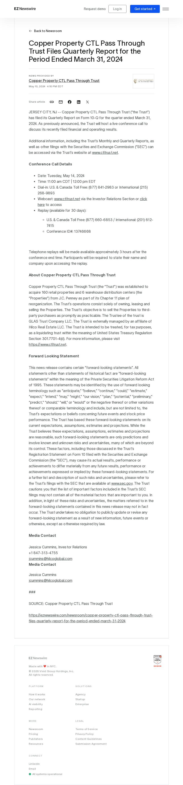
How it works (37, 694)
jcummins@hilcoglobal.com (50, 559)
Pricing (33, 733)
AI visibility (36, 704)
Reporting (35, 709)
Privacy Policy (84, 733)
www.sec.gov (122, 483)
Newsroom (36, 729)
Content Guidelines (88, 738)
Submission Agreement (91, 743)
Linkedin (34, 763)
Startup (80, 699)
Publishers (36, 738)
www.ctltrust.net (105, 152)
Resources (36, 743)
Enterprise (82, 704)
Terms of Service (86, 729)
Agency (80, 694)
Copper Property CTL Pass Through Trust (64, 81)
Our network (37, 699)
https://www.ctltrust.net (47, 344)
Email (32, 768)
